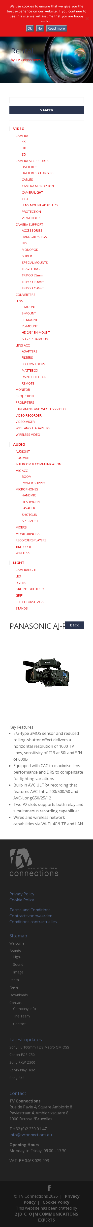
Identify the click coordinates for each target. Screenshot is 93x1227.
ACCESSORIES (32, 230)
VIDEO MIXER (25, 421)
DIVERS (21, 582)
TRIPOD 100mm (33, 281)
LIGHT (18, 562)
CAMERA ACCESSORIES (32, 161)
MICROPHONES (27, 489)
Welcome (17, 943)
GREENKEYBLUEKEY (30, 589)
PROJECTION (25, 396)
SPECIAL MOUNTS (35, 262)
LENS (19, 301)
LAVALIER (28, 508)
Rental (14, 979)
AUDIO (19, 444)
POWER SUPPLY (33, 483)
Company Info (24, 1008)
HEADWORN (31, 501)
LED (18, 576)
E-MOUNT (29, 313)
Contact (15, 1002)
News (14, 987)
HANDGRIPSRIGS (34, 236)
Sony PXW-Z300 (22, 1062)
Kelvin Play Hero (22, 1070)
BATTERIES (29, 167)
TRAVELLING (31, 268)
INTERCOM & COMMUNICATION (38, 464)
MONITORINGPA (27, 533)
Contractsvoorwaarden (30, 916)
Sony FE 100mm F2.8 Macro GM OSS (39, 1047)
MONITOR (23, 389)
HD (24, 148)
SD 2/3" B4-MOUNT (36, 339)
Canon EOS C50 (22, 1054)
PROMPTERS (25, 402)
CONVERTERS (25, 294)
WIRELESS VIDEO (28, 434)
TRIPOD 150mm (33, 288)
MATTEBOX (30, 370)
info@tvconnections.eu (30, 1135)
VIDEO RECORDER (29, 415)
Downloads (18, 995)
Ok (30, 28)
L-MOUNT (29, 307)
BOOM (26, 476)
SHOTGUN (29, 514)
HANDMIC (29, 495)
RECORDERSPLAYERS (31, 540)
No (39, 28)
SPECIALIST (30, 521)
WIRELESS (23, 553)
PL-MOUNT (30, 326)
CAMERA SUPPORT (29, 224)
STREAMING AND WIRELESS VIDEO (41, 409)
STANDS (22, 608)
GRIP (19, 595)
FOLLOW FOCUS (33, 364)
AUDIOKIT (23, 451)
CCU (25, 199)
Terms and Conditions (30, 910)
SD (24, 154)
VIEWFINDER (31, 218)
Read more (56, 28)
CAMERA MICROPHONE (39, 186)
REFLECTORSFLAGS (30, 602)
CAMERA (22, 135)
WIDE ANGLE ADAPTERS (33, 428)
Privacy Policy (21, 894)
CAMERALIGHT (32, 192)
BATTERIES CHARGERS (38, 173)
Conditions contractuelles (33, 921)
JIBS (24, 243)
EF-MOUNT (29, 319)
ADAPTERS (29, 351)
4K (24, 141)
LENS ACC (23, 345)
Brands (15, 950)
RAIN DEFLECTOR (34, 377)
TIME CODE (24, 546)
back (74, 625)
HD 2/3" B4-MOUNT (36, 332)
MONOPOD (30, 249)
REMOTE (28, 383)
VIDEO (19, 128)
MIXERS (21, 527)
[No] (86, 18)
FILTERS (27, 357)
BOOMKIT (23, 457)
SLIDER (27, 256)
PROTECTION (31, 211)
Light (17, 956)
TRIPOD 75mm (32, 275)
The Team (21, 1016)
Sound (18, 964)
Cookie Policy (21, 900)
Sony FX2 (16, 1077)
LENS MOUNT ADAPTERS (40, 205)
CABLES (27, 179)
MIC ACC (22, 470)
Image (18, 972)
